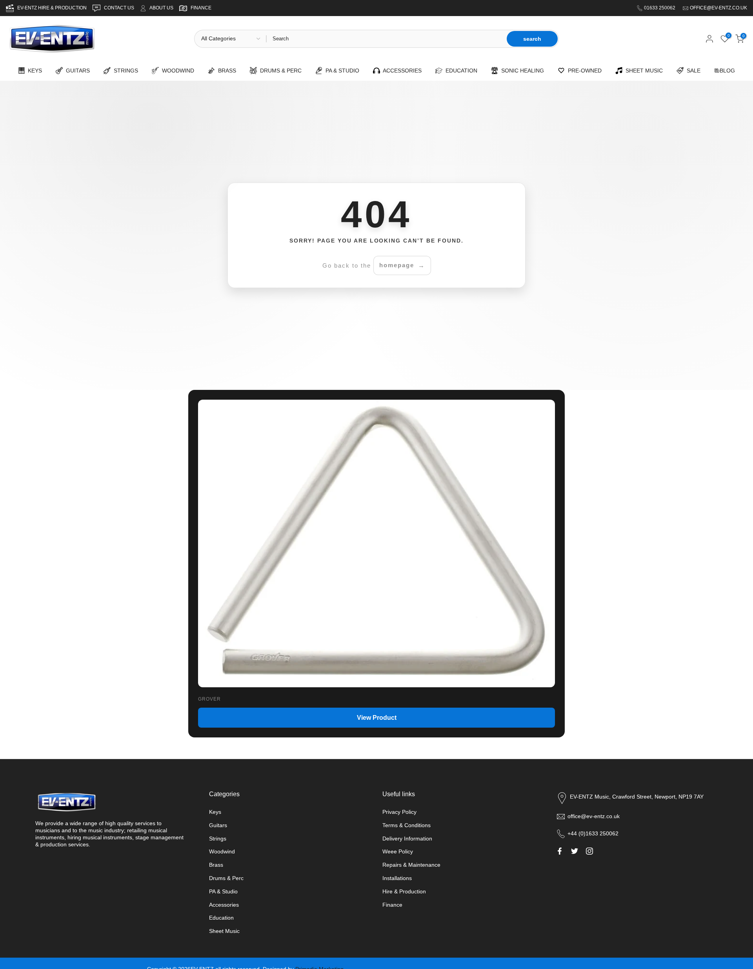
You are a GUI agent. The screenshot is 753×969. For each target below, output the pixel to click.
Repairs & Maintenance (411, 865)
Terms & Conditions (406, 825)
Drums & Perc (226, 878)
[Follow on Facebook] (559, 851)
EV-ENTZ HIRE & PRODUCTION (52, 8)
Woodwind (222, 851)
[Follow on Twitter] (574, 851)
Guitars (218, 825)
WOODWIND (176, 70)
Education (221, 918)
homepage (396, 265)
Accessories (224, 905)
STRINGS (124, 70)
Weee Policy (397, 851)
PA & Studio (223, 891)
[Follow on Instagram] (589, 851)
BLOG (727, 70)
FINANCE (201, 8)
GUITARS (76, 70)
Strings (217, 838)
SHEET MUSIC (642, 70)
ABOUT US (161, 8)
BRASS (225, 70)
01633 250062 (660, 8)
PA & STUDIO (340, 70)
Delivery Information (407, 838)
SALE (692, 70)
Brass (216, 865)
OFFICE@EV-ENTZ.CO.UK (718, 8)
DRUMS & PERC (279, 70)
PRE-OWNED (583, 70)
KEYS (33, 70)
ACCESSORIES (401, 70)
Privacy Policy (399, 812)
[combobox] (386, 39)
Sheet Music (224, 931)
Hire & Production (404, 891)
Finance (392, 905)
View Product (377, 717)
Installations (397, 878)
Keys (215, 812)
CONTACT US (119, 8)
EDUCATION (459, 70)
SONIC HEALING (521, 70)
